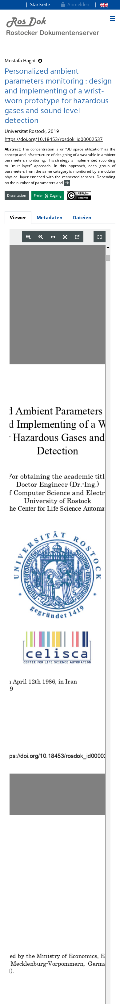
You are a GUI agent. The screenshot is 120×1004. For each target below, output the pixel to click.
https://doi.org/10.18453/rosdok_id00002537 (54, 139)
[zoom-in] (28, 237)
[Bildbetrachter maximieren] (100, 237)
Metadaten (49, 217)
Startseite (40, 4)
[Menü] (112, 18)
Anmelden (77, 4)
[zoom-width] (53, 237)
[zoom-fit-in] (65, 237)
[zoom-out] (40, 237)
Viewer (18, 217)
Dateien (82, 217)
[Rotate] (77, 237)
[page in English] (101, 4)
